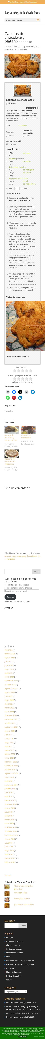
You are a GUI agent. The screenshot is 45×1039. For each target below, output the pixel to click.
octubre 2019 (9, 789)
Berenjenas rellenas (22, 898)
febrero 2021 (9, 754)
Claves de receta (13, 945)
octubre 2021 (9, 723)
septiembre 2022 (11, 688)
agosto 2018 (9, 808)
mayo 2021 (9, 742)
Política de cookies (13, 976)
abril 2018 (8, 816)
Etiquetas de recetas (14, 953)
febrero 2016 (9, 862)
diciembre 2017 (10, 827)
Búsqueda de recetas (14, 941)
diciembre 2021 (10, 715)
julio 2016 (8, 843)
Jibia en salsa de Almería (24, 904)
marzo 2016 (9, 858)
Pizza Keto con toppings (16, 1002)
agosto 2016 (9, 839)
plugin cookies (39, 1036)
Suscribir (10, 597)
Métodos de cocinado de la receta (20, 964)
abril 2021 (8, 746)
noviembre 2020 (11, 765)
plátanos (12, 158)
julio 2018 (8, 812)
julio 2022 (8, 696)
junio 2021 (8, 738)
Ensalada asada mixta (15, 1013)
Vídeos (9, 980)
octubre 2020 (9, 769)
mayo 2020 (9, 777)
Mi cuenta (10, 968)
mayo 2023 (9, 669)
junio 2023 (8, 665)
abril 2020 (8, 781)
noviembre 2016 (11, 835)
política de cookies (32, 1033)
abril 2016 (8, 854)
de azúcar (27, 172)
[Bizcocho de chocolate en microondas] (11, 453)
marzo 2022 (9, 708)
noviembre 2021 (11, 719)
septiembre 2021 (11, 727)
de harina (26, 153)
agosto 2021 (9, 731)
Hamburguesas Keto (14, 1017)
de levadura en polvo (17, 167)
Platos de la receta (13, 972)
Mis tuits (7, 875)
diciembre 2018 (10, 804)
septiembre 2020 (11, 773)
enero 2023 (9, 677)
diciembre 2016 (10, 831)
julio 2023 (8, 661)
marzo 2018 (9, 820)
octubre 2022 (9, 684)
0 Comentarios (21, 49)
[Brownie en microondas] (28, 430)
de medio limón (29, 184)
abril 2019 (8, 796)
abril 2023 (8, 673)
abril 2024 (8, 650)
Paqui (10, 46)
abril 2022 (8, 704)
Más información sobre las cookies (20, 960)
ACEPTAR (22, 1036)
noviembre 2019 (11, 785)
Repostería (30, 46)
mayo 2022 (9, 700)
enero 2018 (9, 823)
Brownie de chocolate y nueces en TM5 (10, 437)
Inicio (8, 956)
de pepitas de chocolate (18, 178)
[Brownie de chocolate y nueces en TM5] (11, 430)
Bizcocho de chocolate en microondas (9, 461)
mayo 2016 (9, 850)
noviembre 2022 (11, 681)
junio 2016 (8, 846)
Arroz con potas (20, 893)
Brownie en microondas (26, 436)
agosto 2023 (9, 657)
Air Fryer (9, 937)
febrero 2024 (9, 654)
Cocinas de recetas (14, 949)
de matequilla (28, 170)
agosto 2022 (9, 692)
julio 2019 (8, 792)
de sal (25, 181)
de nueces (27, 161)
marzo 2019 (9, 800)
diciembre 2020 (10, 762)
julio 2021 (8, 735)
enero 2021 (9, 758)
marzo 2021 (9, 750)
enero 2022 (9, 711)
